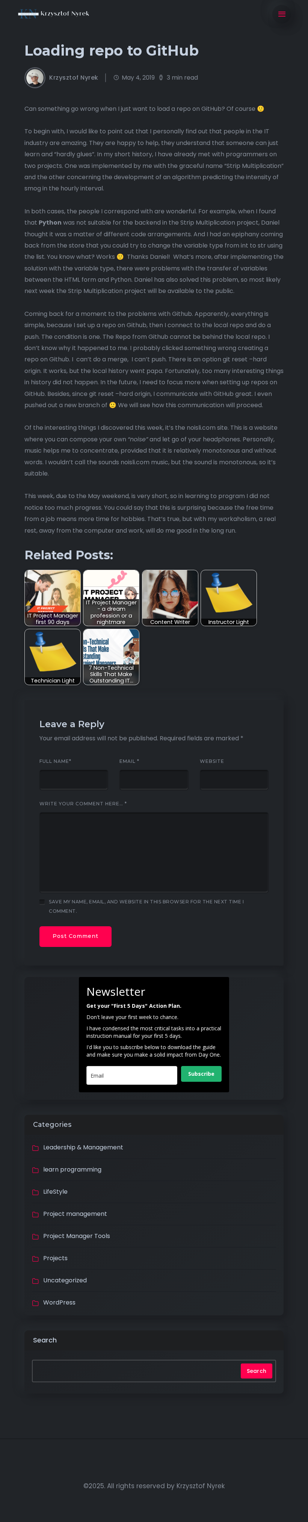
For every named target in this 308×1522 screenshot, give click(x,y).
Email (129, 761)
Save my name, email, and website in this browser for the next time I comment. (146, 906)
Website (212, 761)
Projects (55, 1258)
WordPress (59, 1302)
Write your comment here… (83, 804)
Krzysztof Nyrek (73, 78)
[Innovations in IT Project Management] (54, 14)
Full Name (55, 761)
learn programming (72, 1169)
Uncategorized (65, 1280)
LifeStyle (55, 1191)
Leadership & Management (83, 1147)
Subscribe (201, 1073)
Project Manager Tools (76, 1236)
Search (45, 1340)
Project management (75, 1213)
